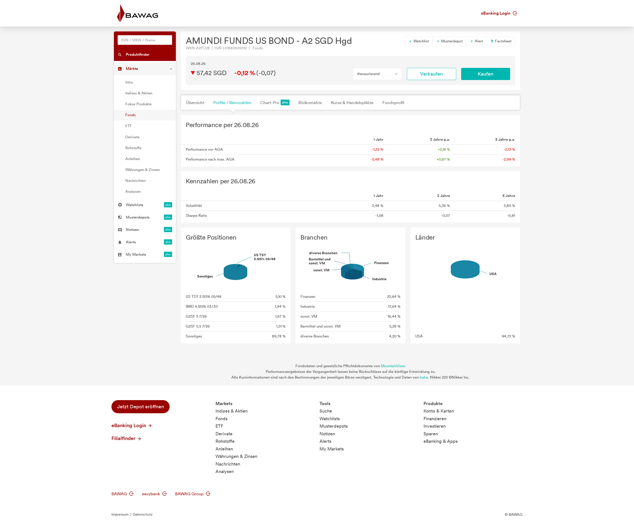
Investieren (434, 426)
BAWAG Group (190, 493)
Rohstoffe (133, 148)
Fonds (130, 115)
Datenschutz (143, 514)
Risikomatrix (310, 102)
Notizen (327, 433)
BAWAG (119, 493)
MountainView (393, 366)
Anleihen (132, 159)
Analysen (133, 191)
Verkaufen (431, 74)
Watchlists (329, 418)
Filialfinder (124, 438)
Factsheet (502, 41)
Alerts (325, 441)
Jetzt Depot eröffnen (140, 407)
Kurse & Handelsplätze (352, 102)
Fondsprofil (393, 102)
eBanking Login (496, 13)
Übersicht (195, 102)
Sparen (430, 433)
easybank (151, 493)
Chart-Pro (269, 102)
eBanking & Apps (440, 441)
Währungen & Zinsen (142, 169)
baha (424, 377)
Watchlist (420, 41)
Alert (478, 41)
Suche (325, 411)
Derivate (132, 137)
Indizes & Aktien (138, 93)
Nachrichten (135, 180)
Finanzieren (435, 418)
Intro (129, 82)
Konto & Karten (438, 411)
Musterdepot (451, 41)
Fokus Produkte (138, 104)
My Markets (331, 448)
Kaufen (485, 74)
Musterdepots (333, 426)
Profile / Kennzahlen (232, 102)
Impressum (120, 514)
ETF (128, 126)
